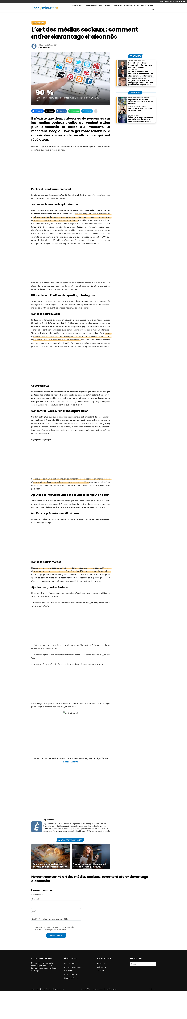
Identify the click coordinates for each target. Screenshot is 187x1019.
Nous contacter (70, 974)
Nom (34, 911)
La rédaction (69, 963)
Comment (36, 899)
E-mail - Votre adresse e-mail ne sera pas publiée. (50, 919)
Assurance (91, 5)
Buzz (150, 5)
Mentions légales (71, 978)
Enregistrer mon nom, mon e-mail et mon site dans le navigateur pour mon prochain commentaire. (54, 928)
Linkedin (100, 971)
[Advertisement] (70, 169)
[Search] (153, 964)
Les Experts (104, 5)
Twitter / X (101, 967)
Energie (118, 5)
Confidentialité (85, 989)
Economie (77, 5)
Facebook (101, 963)
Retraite (141, 5)
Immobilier (129, 5)
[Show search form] (153, 9)
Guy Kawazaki (48, 820)
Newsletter (68, 971)
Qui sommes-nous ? (72, 967)
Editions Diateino (70, 762)
